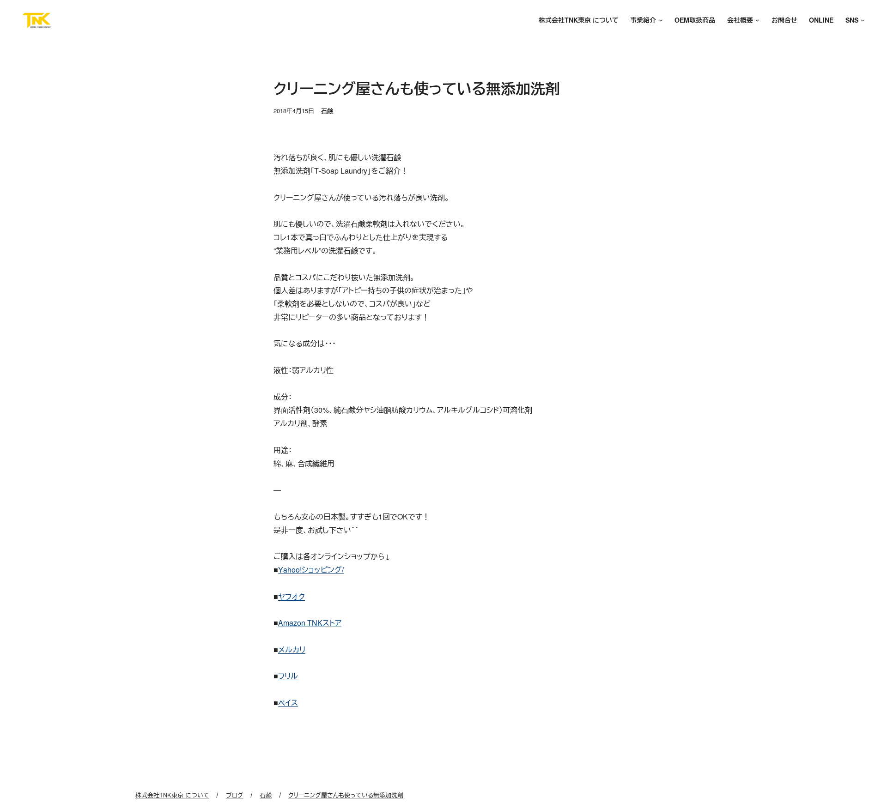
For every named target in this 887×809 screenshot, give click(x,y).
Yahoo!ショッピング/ (311, 569)
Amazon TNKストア (309, 622)
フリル (288, 675)
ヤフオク (291, 596)
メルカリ (291, 649)
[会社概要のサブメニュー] (756, 20)
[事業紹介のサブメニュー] (659, 20)
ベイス (288, 702)
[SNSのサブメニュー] (861, 20)
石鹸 (327, 110)
